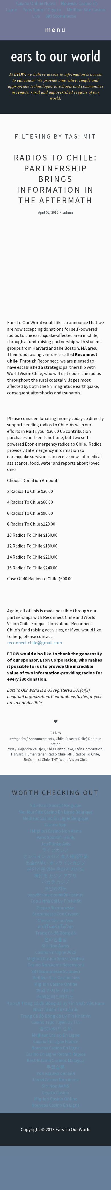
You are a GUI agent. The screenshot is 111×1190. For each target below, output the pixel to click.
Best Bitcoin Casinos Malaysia (56, 1060)
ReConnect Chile (37, 759)
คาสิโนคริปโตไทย (56, 926)
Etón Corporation (88, 749)
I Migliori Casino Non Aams (56, 831)
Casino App (55, 824)
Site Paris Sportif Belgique (55, 805)
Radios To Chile (87, 754)
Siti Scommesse (61, 16)
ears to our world (55, 56)
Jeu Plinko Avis (55, 844)
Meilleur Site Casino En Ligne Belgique (55, 812)
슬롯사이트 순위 (55, 1028)
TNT (54, 759)
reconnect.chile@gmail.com (34, 642)
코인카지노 (55, 888)
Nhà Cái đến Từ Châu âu (55, 1009)
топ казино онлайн (55, 1073)
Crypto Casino (55, 1092)
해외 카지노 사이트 (55, 990)
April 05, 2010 (48, 212)
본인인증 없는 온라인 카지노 (55, 869)
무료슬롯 (55, 1067)
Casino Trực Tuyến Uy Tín (55, 1022)
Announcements (41, 738)
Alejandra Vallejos (31, 749)
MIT (70, 754)
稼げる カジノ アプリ (55, 875)
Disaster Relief (75, 738)
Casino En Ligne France (55, 1041)
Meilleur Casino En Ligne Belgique (55, 818)
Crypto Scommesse (55, 907)
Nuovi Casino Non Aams (56, 1079)
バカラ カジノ (56, 882)
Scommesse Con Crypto (55, 914)
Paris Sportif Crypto (41, 9)
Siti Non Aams (55, 945)
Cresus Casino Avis (55, 920)
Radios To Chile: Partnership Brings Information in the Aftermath (55, 178)
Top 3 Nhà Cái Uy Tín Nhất (55, 901)
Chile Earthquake (60, 749)
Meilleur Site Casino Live (55, 977)
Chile (59, 738)
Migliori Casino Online (55, 984)
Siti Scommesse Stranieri (55, 971)
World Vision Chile (73, 759)
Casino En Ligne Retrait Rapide (56, 1054)
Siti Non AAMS (55, 1086)
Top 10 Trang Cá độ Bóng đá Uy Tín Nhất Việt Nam (55, 1003)
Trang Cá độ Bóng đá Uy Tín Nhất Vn (55, 1016)
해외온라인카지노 (55, 996)
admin (68, 212)
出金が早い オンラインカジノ (56, 863)
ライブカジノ (55, 850)
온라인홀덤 (55, 939)
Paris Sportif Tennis (55, 837)
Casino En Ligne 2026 (55, 952)
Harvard (17, 754)
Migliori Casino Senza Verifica (55, 958)
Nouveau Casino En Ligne (55, 1048)
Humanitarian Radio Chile (45, 754)
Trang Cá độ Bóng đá (55, 933)
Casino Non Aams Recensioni (56, 964)
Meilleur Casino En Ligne (55, 1035)
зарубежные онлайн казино (55, 894)
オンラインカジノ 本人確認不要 (55, 856)
